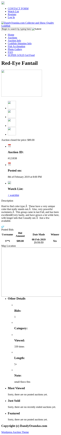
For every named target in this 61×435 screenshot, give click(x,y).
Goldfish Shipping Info (20, 43)
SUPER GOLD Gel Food (21, 55)
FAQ (10, 52)
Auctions (12, 37)
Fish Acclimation (16, 46)
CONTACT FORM (18, 8)
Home (11, 34)
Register (12, 14)
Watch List (13, 11)
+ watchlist (13, 195)
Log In (11, 17)
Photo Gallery (15, 49)
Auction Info (14, 40)
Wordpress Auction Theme (15, 432)
